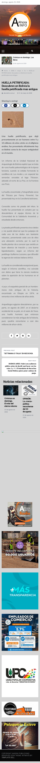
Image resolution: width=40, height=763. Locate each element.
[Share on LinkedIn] (24, 105)
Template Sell (8, 757)
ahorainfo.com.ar (9, 93)
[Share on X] (15, 105)
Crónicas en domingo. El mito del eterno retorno (10, 402)
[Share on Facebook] (6, 105)
